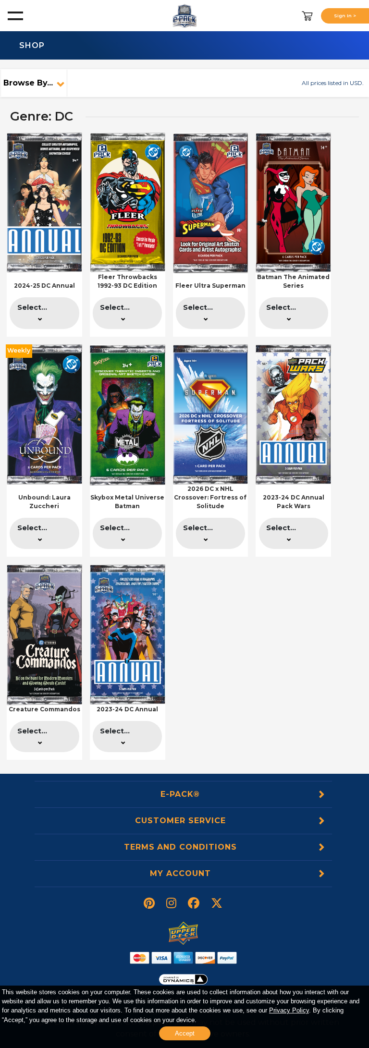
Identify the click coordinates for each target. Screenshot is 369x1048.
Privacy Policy (289, 1010)
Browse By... (28, 82)
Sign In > (345, 15)
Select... (32, 307)
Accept (185, 1033)
